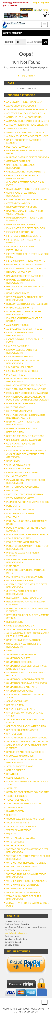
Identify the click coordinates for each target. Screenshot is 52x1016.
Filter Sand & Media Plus (20, 246)
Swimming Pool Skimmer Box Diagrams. (28, 792)
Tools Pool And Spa (17, 799)
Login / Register (41, 2)
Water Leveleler (15, 841)
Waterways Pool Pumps (19, 888)
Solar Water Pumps (17, 701)
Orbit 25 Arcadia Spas (18, 464)
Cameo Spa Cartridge (18, 161)
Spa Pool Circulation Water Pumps (26, 726)
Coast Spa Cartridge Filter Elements (27, 188)
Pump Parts (12, 566)
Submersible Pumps (17, 777)
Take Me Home (27, 75)
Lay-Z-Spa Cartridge (17, 346)
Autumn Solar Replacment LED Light (27, 136)
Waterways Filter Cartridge (22, 884)
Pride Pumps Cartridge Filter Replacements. (23, 561)
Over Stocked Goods (18, 468)
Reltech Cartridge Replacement (25, 597)
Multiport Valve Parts (19, 411)
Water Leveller (15, 845)
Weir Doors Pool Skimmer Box (23, 892)
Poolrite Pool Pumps (18, 538)
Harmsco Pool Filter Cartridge (24, 275)
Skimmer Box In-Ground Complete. (25, 679)
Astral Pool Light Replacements (25, 132)
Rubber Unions (14, 621)
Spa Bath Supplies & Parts (20, 708)
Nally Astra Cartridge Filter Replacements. (23, 423)
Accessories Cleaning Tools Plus (25, 113)
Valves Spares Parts (17, 822)
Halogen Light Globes (18, 272)
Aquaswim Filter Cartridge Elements (27, 120)
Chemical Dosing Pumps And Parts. (25, 171)
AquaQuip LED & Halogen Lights (23, 117)
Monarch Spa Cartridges (20, 403)
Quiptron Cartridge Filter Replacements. (21, 592)
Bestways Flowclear (18, 146)
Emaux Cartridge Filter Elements (25, 228)
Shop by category (12, 33)
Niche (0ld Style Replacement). (23, 439)
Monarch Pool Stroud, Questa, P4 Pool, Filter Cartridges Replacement (27, 398)
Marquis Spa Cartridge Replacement (27, 392)
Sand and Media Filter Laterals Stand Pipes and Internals (27, 635)
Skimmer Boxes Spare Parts (21, 686)
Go (45, 41)
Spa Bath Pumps (15, 705)
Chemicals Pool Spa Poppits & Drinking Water (23, 177)
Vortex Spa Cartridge (18, 830)
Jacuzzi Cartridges (17, 324)
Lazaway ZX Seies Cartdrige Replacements (21, 351)
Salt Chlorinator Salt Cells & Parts (27, 629)
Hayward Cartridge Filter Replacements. (21, 281)
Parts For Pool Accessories (22, 486)
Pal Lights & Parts (16, 476)
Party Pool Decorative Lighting (24, 494)
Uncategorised (15, 811)
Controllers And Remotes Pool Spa (26, 199)
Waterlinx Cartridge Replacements (26, 880)
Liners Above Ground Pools (22, 370)
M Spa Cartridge (15, 374)
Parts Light (12, 490)
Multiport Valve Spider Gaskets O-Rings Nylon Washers (25, 416)
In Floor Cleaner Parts (19, 307)
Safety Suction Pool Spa (20, 625)
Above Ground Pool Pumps (21, 105)
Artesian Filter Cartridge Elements (27, 124)
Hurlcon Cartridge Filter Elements (27, 303)
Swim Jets (11, 788)
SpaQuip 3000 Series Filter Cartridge (27, 741)
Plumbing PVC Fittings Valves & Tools (27, 501)
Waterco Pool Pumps (18, 870)
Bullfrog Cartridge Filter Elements (27, 157)
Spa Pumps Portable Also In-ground (26, 737)
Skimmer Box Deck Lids (18, 661)
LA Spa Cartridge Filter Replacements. (19, 334)
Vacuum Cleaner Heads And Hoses (25, 818)
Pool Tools (12, 517)
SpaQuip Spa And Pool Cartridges (25, 751)
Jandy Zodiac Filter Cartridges (24, 328)
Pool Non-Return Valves (20, 509)
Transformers (14, 807)
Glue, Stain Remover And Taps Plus (25, 268)
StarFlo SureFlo (15, 770)
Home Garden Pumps (17, 293)
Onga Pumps (13, 460)
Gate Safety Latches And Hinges (24, 264)
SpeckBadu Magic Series (20, 755)
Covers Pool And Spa (18, 203)
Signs (9, 650)
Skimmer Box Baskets (18, 658)
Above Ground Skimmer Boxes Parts (26, 109)
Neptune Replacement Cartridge (25, 436)
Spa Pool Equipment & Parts (22, 729)
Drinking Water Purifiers (20, 224)
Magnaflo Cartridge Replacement (26, 385)
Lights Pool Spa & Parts (19, 367)
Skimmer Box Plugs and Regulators (26, 683)
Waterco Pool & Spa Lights (21, 866)
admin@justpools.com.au (16, 933)
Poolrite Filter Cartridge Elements (27, 534)
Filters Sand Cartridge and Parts (25, 260)
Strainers (12, 773)
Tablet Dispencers (16, 795)
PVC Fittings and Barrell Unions (24, 576)
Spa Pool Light (14, 733)
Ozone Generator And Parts (22, 472)
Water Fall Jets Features (20, 837)
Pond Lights (13, 505)
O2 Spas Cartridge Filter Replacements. (20, 445)
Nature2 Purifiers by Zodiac (22, 428)
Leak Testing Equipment (19, 356)
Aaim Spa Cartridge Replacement (25, 101)
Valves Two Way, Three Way (21, 826)
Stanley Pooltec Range (19, 766)
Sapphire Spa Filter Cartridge (23, 639)
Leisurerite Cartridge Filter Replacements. (22, 362)
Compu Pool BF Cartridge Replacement (21, 194)
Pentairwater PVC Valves (20, 498)
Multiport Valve (15, 407)
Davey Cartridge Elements (21, 207)
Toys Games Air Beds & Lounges (23, 803)
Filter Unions (14, 250)
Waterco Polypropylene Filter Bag (26, 862)
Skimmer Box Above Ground (21, 654)
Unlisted (11, 814)
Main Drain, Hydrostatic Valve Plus (26, 389)
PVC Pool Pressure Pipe (19, 580)
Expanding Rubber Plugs (20, 232)
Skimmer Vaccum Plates (19, 690)
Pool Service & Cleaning (20, 513)
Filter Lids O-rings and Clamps (23, 235)
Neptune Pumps (15, 432)
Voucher (11, 834)
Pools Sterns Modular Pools (23, 542)
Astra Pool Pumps (16, 128)
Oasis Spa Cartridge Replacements (26, 450)
